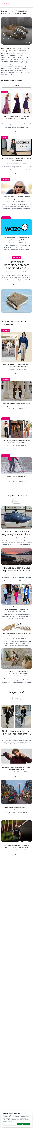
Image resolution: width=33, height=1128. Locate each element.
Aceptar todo (24, 1124)
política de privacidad (7, 1121)
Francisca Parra (7, 39)
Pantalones (6, 179)
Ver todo (16, 85)
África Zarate (10, 242)
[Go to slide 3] (29, 42)
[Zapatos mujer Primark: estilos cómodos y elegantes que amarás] (16, 31)
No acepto (9, 1124)
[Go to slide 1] (26, 42)
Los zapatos (7, 30)
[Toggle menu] (30, 3)
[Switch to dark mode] (27, 3)
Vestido (5, 92)
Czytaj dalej (16, 285)
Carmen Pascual (10, 121)
